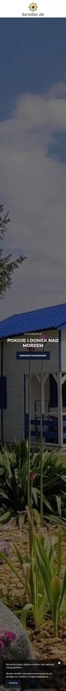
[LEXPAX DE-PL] (33, 9)
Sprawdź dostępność (33, 355)
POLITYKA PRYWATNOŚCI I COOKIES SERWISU (30, 670)
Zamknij (13, 683)
